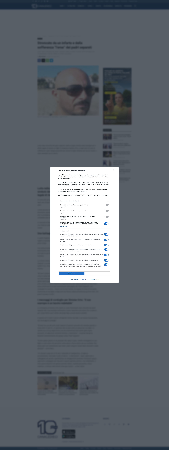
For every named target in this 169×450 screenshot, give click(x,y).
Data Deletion (74, 279)
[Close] (115, 170)
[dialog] (84, 225)
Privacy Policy (94, 279)
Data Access (84, 279)
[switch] (106, 205)
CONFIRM (72, 273)
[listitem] (84, 201)
